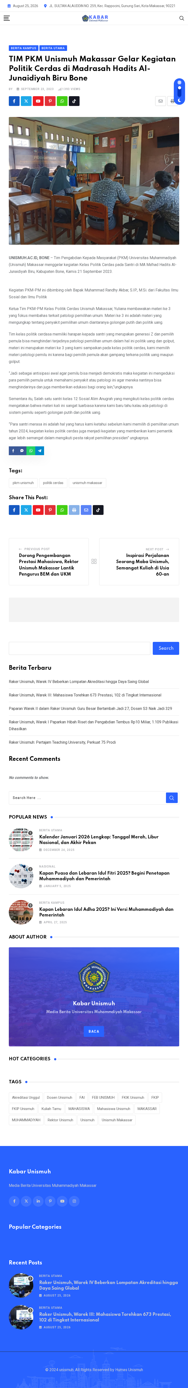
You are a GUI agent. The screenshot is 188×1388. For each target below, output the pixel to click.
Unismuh (87, 1120)
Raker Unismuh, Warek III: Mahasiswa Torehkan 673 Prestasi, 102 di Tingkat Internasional (85, 695)
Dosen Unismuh (59, 1097)
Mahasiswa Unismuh (113, 1109)
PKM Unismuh (23, 483)
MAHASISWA (79, 1109)
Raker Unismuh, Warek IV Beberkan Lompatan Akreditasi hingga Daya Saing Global (79, 681)
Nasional (47, 866)
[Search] (181, 18)
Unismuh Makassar (87, 483)
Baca (94, 1031)
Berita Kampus (51, 902)
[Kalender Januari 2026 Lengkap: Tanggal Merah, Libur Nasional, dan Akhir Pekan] (21, 840)
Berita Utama (50, 830)
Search (166, 648)
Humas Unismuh (129, 1369)
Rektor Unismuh (60, 1120)
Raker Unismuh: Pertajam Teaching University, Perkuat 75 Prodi (62, 742)
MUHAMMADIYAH (26, 1120)
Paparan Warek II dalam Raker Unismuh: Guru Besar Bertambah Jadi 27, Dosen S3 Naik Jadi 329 (90, 708)
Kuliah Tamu (51, 1109)
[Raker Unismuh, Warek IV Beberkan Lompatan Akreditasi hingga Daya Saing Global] (21, 1285)
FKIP (155, 1097)
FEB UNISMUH (103, 1097)
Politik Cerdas (53, 483)
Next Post (155, 549)
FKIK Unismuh (133, 1097)
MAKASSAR (147, 1109)
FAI (82, 1097)
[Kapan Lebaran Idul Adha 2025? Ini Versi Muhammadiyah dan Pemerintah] (21, 912)
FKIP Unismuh (23, 1109)
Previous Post (37, 549)
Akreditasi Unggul (26, 1097)
